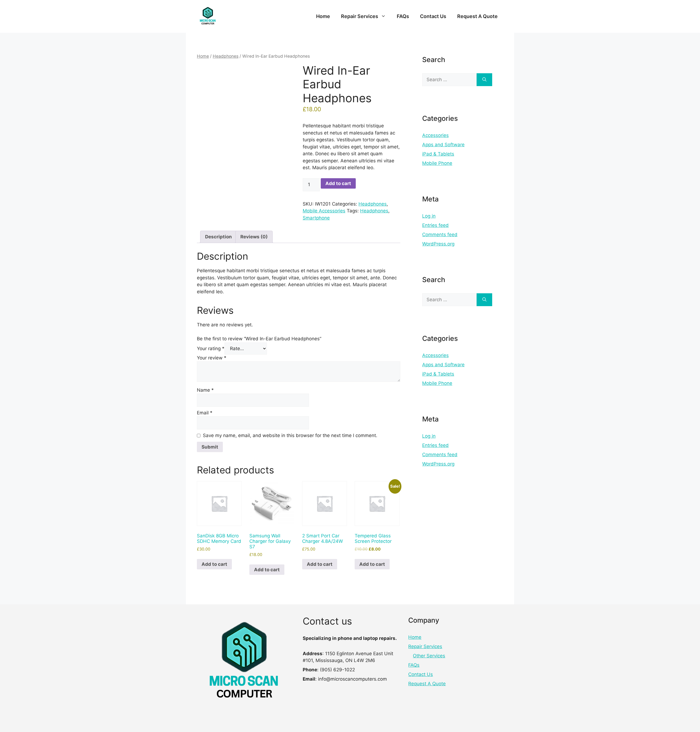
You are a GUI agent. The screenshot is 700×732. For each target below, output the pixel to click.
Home (323, 16)
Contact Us (433, 16)
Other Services (429, 655)
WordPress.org (438, 244)
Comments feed (439, 234)
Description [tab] (218, 236)
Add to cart (338, 183)
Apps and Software (443, 144)
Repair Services (359, 16)
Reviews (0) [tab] (254, 236)
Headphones (225, 56)
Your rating (210, 348)
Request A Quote (477, 16)
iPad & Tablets (438, 154)
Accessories (435, 135)
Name (205, 390)
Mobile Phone (437, 163)
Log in (429, 216)
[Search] (484, 79)
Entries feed (435, 225)
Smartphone (316, 218)
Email (204, 412)
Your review (211, 358)
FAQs (403, 16)
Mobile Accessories (324, 210)
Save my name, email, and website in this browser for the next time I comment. (290, 435)
